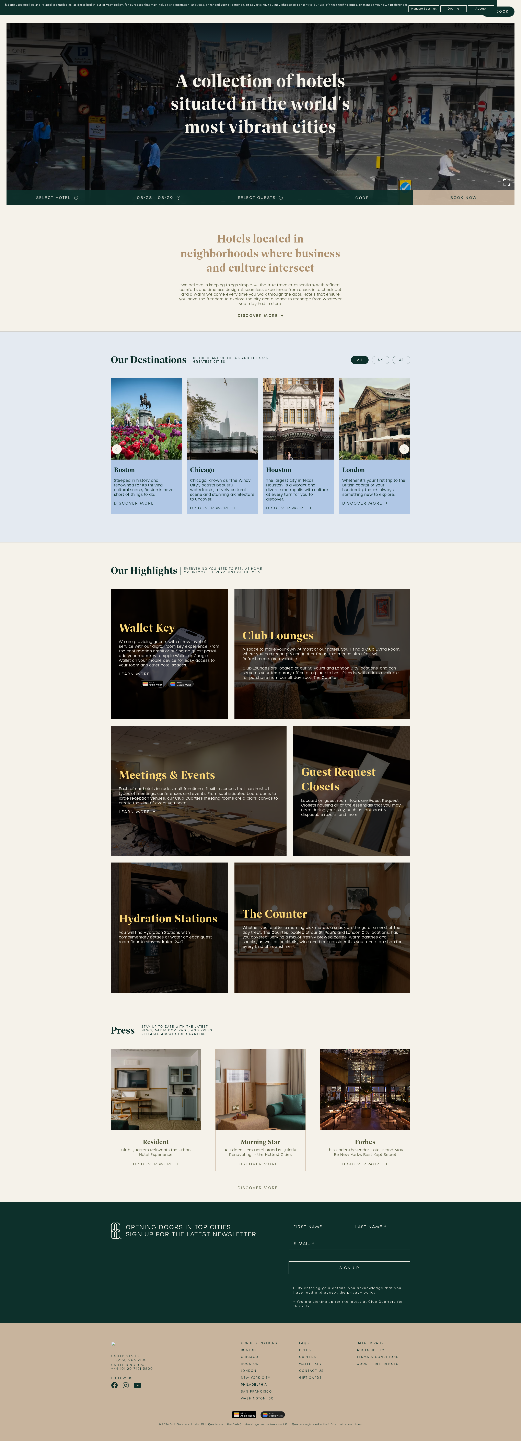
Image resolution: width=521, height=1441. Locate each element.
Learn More (134, 674)
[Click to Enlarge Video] (506, 182)
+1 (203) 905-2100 (129, 1360)
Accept (480, 8)
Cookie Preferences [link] (377, 1364)
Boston (248, 1350)
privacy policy (112, 4)
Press (305, 1350)
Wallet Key (310, 1364)
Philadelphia (254, 1384)
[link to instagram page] (126, 1385)
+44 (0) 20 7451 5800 (132, 1369)
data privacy (370, 1343)
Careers (307, 1357)
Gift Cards (310, 1378)
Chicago (250, 1357)
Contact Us (311, 1371)
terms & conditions (377, 1357)
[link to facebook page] (114, 1385)
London (249, 1371)
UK (380, 360)
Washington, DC (257, 1398)
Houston (250, 1364)
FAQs (304, 1343)
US (401, 360)
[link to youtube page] (138, 1385)
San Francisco (256, 1391)
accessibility (370, 1350)
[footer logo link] (137, 1345)
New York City (255, 1378)
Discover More (258, 315)
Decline (453, 8)
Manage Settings (424, 8)
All (359, 360)
